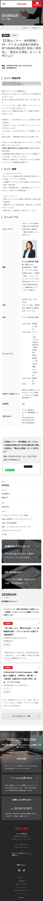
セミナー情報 (13, 28)
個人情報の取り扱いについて (21, 890)
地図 (36, 317)
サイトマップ (21, 893)
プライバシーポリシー (21, 887)
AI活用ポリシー (22, 877)
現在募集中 (6, 494)
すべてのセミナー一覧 (21, 716)
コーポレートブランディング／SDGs (15, 515)
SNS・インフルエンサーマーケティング (16, 527)
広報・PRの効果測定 (9, 523)
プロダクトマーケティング (11, 530)
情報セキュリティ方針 (21, 884)
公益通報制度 (21, 881)
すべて (4, 490)
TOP (3, 28)
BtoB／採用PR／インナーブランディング (16, 519)
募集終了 (5, 497)
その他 (4, 534)
